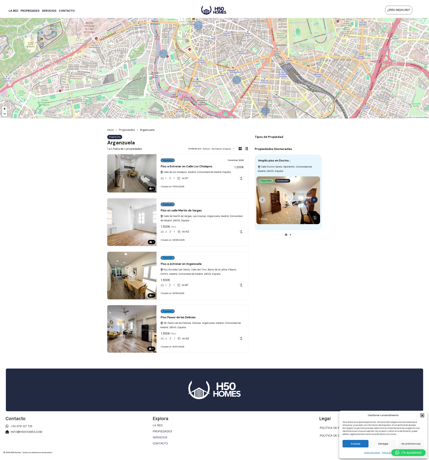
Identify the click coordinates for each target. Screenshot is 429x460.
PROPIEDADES (162, 431)
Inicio (110, 129)
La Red (13, 10)
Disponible (266, 180)
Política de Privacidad (337, 428)
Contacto (67, 10)
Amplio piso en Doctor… (274, 160)
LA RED (158, 425)
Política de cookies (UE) (338, 435)
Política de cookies (372, 452)
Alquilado (168, 160)
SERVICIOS (160, 437)
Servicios (49, 10)
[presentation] (262, 199)
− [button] (5, 114)
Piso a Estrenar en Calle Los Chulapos (186, 166)
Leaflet (409, 117)
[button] (422, 415)
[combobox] (219, 149)
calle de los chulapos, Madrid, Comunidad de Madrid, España (197, 172)
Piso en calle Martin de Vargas (181, 210)
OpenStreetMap (421, 117)
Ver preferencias (411, 443)
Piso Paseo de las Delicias (178, 317)
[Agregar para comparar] (241, 178)
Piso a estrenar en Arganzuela (181, 264)
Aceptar (355, 443)
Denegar (383, 443)
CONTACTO (160, 443)
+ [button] (5, 109)
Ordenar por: (195, 149)
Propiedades (30, 10)
